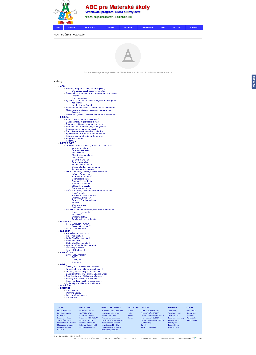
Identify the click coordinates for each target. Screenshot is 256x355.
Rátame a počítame (81, 183)
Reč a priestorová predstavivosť (81, 129)
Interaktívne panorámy (109, 330)
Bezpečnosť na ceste (82, 164)
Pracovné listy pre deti (87, 323)
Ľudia (130, 313)
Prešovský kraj (173, 325)
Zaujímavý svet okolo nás (84, 219)
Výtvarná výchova (64, 320)
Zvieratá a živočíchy (81, 198)
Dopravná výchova (64, 327)
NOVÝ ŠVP (65, 285)
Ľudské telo (77, 157)
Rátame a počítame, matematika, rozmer (85, 124)
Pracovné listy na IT (81, 226)
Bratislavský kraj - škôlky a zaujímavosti (84, 276)
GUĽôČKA (65, 231)
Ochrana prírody (79, 205)
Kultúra (130, 318)
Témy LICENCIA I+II (75, 250)
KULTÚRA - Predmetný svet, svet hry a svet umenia (90, 209)
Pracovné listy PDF (86, 320)
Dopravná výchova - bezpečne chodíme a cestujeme (90, 114)
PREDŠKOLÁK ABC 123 (77, 233)
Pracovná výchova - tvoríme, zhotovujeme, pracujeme (91, 93)
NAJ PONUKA (192, 320)
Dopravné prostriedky (82, 181)
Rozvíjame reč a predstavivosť (112, 320)
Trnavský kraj (173, 315)
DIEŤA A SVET (67, 143)
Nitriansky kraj (173, 327)
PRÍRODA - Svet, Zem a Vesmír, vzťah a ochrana (89, 190)
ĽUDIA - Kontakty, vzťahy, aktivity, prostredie (86, 171)
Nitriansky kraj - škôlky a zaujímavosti (83, 283)
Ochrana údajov (73, 293)
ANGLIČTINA (66, 252)
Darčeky (144, 325)
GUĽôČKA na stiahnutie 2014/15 (152, 315)
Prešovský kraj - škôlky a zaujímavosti (83, 281)
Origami (75, 95)
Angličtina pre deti (74, 138)
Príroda (130, 315)
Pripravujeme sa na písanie (111, 327)
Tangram (76, 112)
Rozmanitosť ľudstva (81, 188)
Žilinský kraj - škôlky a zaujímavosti (82, 266)
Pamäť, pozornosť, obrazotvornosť (82, 119)
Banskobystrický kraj (176, 318)
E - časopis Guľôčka (86, 315)
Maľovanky (77, 103)
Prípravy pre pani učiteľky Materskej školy (85, 88)
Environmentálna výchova (66, 323)
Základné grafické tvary (83, 169)
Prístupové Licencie (86, 311)
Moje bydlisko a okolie (82, 155)
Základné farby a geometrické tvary (82, 122)
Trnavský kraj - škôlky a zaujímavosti (83, 271)
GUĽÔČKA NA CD (86, 313)
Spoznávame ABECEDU (110, 325)
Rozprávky (71, 141)
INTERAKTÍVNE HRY (76, 228)
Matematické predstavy (65, 325)
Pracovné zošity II (74, 236)
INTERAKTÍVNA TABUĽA (77, 224)
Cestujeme (77, 259)
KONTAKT (65, 288)
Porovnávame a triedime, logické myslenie (86, 126)
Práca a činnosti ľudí (81, 174)
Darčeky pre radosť (75, 247)
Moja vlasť (77, 214)
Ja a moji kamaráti (80, 150)
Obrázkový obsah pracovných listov (88, 91)
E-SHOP (60, 330)
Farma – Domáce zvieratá (84, 200)
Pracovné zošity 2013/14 (150, 318)
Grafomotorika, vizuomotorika (86, 167)
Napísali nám (72, 290)
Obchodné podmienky (76, 295)
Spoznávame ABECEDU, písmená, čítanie (85, 133)
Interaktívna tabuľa (64, 313)
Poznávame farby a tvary (110, 313)
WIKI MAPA (172, 308)
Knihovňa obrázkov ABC (88, 325)
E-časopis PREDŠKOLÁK (88, 318)
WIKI (62, 264)
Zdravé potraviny (80, 162)
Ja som (130, 311)
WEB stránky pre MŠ (87, 327)
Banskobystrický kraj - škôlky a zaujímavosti (86, 274)
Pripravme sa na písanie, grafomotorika (84, 136)
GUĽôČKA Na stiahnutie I (78, 243)
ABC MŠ (60, 308)
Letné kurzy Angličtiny (76, 255)
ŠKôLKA (64, 117)
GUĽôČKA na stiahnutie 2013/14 (152, 320)
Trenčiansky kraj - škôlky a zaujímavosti (84, 269)
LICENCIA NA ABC (64, 311)
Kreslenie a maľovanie (82, 105)
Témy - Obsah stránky (149, 327)
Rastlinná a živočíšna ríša (84, 195)
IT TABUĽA (65, 221)
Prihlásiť (78, 336)
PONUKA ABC (85, 308)
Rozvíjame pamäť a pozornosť (112, 311)
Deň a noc (77, 207)
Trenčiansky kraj (174, 313)
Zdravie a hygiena (80, 160)
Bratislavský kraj (174, 320)
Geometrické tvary (80, 179)
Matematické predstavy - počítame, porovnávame (89, 110)
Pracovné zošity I (74, 240)
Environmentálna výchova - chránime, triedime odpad (91, 107)
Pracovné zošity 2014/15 (150, 313)
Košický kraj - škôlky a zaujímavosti (82, 278)
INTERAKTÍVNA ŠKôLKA (111, 308)
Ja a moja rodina (80, 148)
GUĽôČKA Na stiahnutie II (78, 238)
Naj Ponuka (71, 297)
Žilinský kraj (172, 311)
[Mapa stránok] (200, 338)
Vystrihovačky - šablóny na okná (81, 245)
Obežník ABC (191, 311)
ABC (62, 86)
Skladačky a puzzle (81, 186)
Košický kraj (172, 323)
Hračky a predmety (81, 212)
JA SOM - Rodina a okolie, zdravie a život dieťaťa (89, 145)
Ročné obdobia (79, 193)
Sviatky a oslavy (79, 217)
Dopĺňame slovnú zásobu (110, 323)
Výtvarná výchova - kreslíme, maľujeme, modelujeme (91, 100)
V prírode (76, 262)
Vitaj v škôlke (78, 152)
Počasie (75, 202)
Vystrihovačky (146, 323)
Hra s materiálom (80, 98)
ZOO (74, 257)
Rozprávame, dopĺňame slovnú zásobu (84, 131)
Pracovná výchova (64, 318)
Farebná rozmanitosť (82, 176)
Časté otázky (191, 318)
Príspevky (190, 315)
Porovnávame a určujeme (110, 318)
